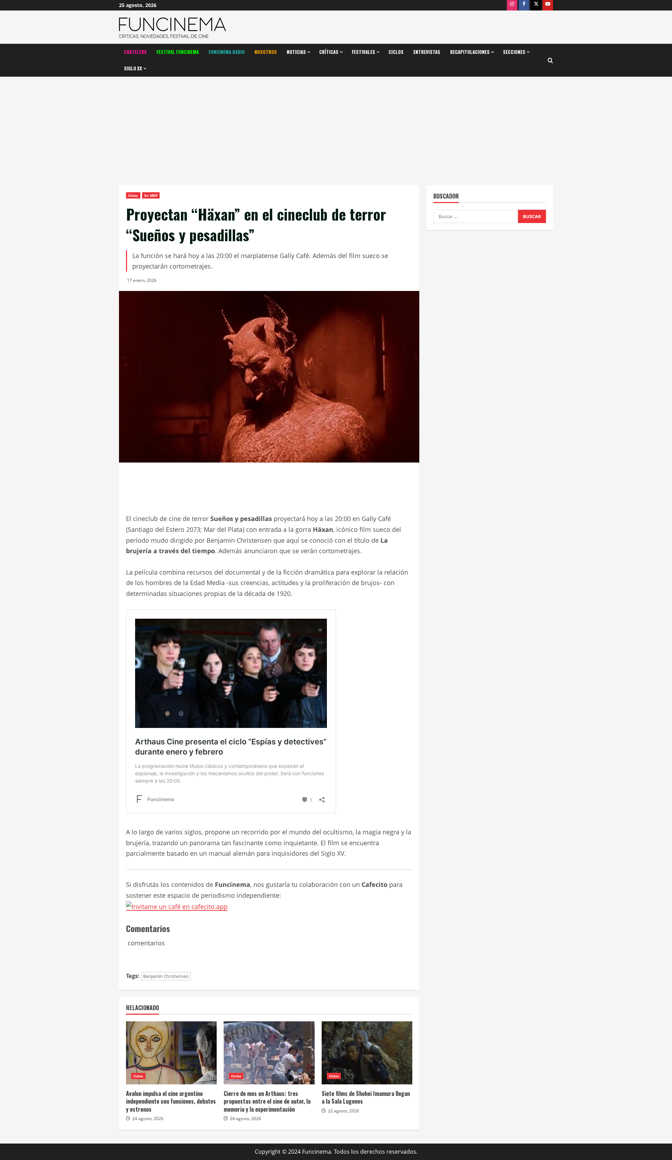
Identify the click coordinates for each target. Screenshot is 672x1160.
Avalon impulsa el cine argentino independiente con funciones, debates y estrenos (171, 1101)
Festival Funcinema (177, 51)
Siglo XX (133, 68)
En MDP (151, 195)
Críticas (328, 51)
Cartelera (135, 51)
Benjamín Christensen (166, 976)
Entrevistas (426, 51)
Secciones (514, 51)
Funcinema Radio (227, 51)
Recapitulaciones (470, 51)
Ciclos (396, 51)
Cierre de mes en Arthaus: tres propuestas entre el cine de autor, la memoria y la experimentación (267, 1101)
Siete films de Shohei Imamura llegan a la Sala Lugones (366, 1097)
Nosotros (265, 51)
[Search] (550, 60)
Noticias (296, 51)
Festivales (363, 51)
